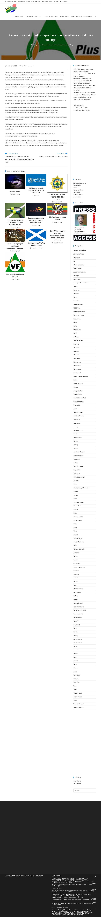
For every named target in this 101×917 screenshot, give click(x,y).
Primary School (77, 603)
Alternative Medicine (79, 265)
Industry (75, 448)
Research (76, 621)
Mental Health (77, 506)
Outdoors (76, 571)
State (75, 664)
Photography (77, 592)
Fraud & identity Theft (79, 398)
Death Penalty (85, 913)
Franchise (67, 913)
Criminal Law (77, 329)
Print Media (45, 1)
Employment (77, 362)
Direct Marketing (56, 912)
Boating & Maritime (76, 903)
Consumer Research (75, 911)
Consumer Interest (78, 315)
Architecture (55, 892)
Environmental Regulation (80, 376)
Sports (75, 657)
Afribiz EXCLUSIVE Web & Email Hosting (32, 875)
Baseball (54, 903)
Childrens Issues (78, 304)
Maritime (75, 491)
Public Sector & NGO (79, 610)
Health (75, 409)
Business (76, 293)
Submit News (63, 1)
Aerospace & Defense (79, 250)
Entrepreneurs (77, 369)
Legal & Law (76, 470)
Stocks (75, 668)
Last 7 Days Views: (79, 108)
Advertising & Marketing (63, 881)
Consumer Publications (80, 879)
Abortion (54, 884)
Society (75, 653)
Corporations (77, 319)
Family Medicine (78, 383)
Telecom (75, 679)
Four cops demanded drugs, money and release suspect (36, 220)
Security (75, 635)
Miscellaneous (77, 520)
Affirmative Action (78, 254)
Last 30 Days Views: (79, 110)
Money (75, 527)
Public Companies (78, 607)
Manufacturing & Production (81, 488)
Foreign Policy (77, 394)
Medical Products (78, 502)
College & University (79, 311)
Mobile (75, 524)
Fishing (73, 913)
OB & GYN (76, 563)
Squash (75, 661)
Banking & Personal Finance (81, 283)
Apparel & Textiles (88, 890)
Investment (76, 459)
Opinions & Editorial (79, 567)
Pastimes (76, 574)
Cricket (75, 322)
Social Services (77, 650)
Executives (55, 913)
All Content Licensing (10, 1)
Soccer (75, 646)
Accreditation (21, 1)
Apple (60, 907)
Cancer (75, 297)
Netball (75, 545)
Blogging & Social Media (76, 894)
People (75, 581)
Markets (75, 495)
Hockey (75, 427)
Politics (75, 596)
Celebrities (76, 301)
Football (59, 904)
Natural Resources (78, 542)
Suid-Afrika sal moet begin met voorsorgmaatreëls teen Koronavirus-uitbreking (57, 235)
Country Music (74, 878)
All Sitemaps (77, 783)
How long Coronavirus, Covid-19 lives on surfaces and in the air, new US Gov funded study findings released (84, 95)
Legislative (76, 473)
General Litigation (78, 401)
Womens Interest (78, 707)
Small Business (77, 643)
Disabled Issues (78, 340)
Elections (76, 351)
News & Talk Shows (79, 549)
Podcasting (76, 896)
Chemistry (80, 897)
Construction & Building (66, 892)
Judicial (75, 462)
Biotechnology (73, 897)
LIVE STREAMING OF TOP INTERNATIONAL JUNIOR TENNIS (15, 223)
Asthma (84, 884)
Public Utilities (77, 617)
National (75, 535)
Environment (77, 373)
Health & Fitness (78, 412)
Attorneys (76, 275)
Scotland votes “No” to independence (36, 244)
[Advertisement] (84, 145)
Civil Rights (76, 308)
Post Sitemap (77, 781)
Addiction (60, 884)
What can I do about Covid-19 (81, 99)
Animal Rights (77, 268)
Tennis (75, 686)
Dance (75, 333)
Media (28, 1)
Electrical (76, 355)
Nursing (75, 556)
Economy (76, 344)
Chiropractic (62, 886)
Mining (75, 513)
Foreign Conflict (77, 391)
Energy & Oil (77, 365)
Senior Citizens (77, 639)
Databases (73, 914)
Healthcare (76, 419)
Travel (75, 700)
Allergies (66, 884)
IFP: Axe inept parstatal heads (57, 218)
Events (75, 380)
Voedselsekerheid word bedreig (15, 275)
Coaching (54, 911)
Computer (65, 907)
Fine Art (86, 878)
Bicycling (67, 903)
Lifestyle (75, 480)
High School (76, 423)
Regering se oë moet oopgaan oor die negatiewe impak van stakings (53, 45)
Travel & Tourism (78, 704)
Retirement (76, 625)
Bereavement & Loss (80, 910)
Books (73, 881)
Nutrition (75, 560)
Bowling (84, 903)
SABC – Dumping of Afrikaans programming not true (15, 246)
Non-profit (76, 553)
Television (76, 682)
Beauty (75, 286)
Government (30, 66)
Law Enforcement (78, 466)
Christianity (86, 899)
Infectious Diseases (79, 452)
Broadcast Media (35, 1)
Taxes (75, 671)
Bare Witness (15, 191)
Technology (76, 675)
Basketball (61, 903)
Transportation (77, 693)
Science (75, 632)
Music (75, 531)
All (22, 66)
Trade (75, 689)
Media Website (56, 875)
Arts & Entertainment (79, 272)
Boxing (90, 903)
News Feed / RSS (54, 1)
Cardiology (55, 886)
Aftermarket (61, 879)
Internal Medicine (78, 455)
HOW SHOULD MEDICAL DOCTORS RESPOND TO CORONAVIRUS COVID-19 (84, 88)
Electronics (80, 914)
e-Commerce (65, 912)
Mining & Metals (78, 517)
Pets (74, 585)
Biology (66, 897)
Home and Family (78, 430)
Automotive (76, 279)
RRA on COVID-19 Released (81, 83)
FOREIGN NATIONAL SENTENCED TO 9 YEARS (57, 197)
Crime (75, 326)
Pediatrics (76, 578)
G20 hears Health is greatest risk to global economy (36, 190)
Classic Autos (69, 879)
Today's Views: (77, 105)
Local (75, 484)
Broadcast (76, 290)
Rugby (75, 628)
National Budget (78, 538)
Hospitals (76, 434)
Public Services (77, 614)
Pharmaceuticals (78, 589)
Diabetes (76, 337)
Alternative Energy (77, 890)
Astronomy (59, 897)
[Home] (28, 45)
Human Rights (77, 437)
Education (76, 347)
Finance (75, 387)
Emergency (76, 358)
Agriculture (76, 257)
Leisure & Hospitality (79, 477)
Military (75, 509)
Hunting (75, 441)
